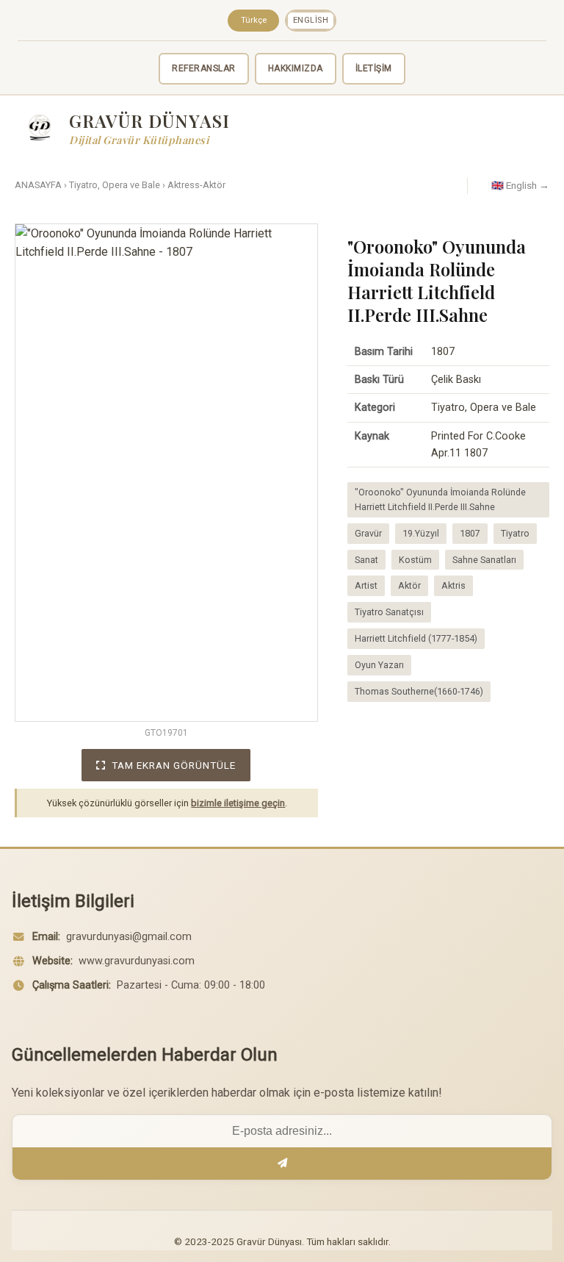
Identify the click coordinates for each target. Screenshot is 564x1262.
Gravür (368, 533)
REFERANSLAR (204, 68)
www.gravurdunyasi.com (137, 961)
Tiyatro (515, 533)
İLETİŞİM (373, 68)
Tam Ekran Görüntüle (174, 765)
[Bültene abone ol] (282, 1163)
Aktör (409, 585)
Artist (366, 585)
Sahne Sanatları (484, 559)
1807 (470, 533)
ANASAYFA (38, 184)
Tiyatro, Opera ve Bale (114, 184)
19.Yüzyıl (420, 533)
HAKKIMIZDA (295, 68)
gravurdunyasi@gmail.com (129, 937)
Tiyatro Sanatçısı (389, 611)
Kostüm (415, 559)
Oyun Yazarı (379, 664)
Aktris (453, 585)
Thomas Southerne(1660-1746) (419, 691)
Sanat (366, 559)
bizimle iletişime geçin (238, 803)
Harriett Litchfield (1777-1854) (416, 638)
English (311, 20)
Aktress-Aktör (196, 184)
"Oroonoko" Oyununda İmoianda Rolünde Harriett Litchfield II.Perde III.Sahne (440, 499)
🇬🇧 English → (520, 185)
